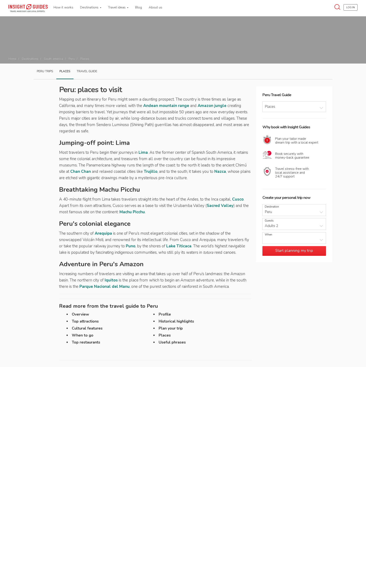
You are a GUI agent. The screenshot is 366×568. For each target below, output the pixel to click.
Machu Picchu (132, 212)
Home (12, 59)
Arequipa (103, 233)
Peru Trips (45, 71)
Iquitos (111, 280)
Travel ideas (117, 7)
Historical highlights (176, 321)
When (268, 234)
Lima (143, 152)
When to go (82, 335)
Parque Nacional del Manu (104, 286)
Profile (165, 314)
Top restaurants (86, 342)
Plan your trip (171, 328)
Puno (130, 246)
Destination (272, 206)
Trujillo (150, 171)
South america (53, 59)
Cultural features (87, 328)
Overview (80, 314)
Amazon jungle (212, 105)
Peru (72, 59)
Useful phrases (172, 342)
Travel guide (87, 71)
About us (155, 7)
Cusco (238, 199)
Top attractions (85, 321)
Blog (138, 7)
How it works (63, 7)
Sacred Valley (220, 205)
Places (65, 71)
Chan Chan (80, 171)
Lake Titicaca (178, 246)
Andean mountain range (166, 105)
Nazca (220, 171)
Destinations (89, 7)
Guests (269, 220)
